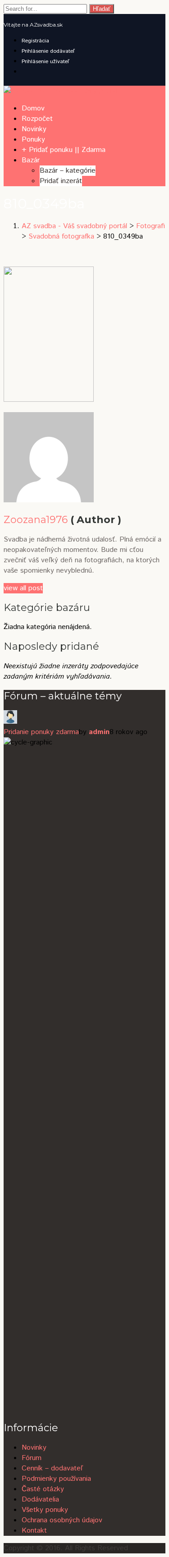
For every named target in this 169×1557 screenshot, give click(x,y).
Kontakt (34, 1530)
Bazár (31, 160)
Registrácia (35, 41)
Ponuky (33, 139)
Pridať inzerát (61, 181)
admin (99, 732)
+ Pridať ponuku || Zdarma (63, 150)
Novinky (34, 129)
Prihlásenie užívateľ (45, 61)
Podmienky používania (56, 1479)
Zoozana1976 (36, 520)
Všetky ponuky (45, 1510)
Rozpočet (37, 119)
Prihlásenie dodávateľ (48, 51)
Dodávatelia (40, 1499)
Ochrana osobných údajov (62, 1520)
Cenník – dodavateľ (52, 1468)
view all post (23, 588)
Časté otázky (43, 1489)
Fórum (31, 1458)
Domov (33, 108)
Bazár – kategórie (68, 170)
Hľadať (101, 8)
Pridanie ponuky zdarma (41, 732)
